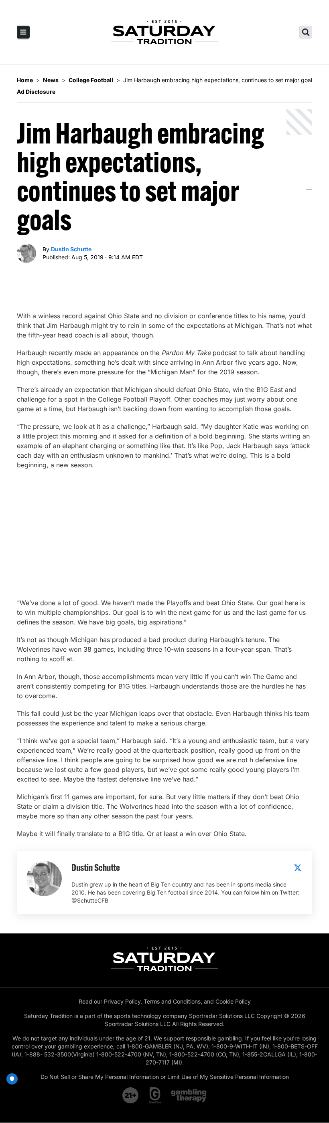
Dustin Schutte (71, 249)
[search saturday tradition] (305, 32)
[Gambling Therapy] (189, 1095)
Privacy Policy (122, 1001)
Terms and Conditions (172, 1001)
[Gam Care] (155, 1095)
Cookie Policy (233, 1001)
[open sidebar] (23, 32)
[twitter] (298, 868)
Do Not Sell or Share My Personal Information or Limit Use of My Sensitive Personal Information (165, 1076)
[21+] (130, 1095)
